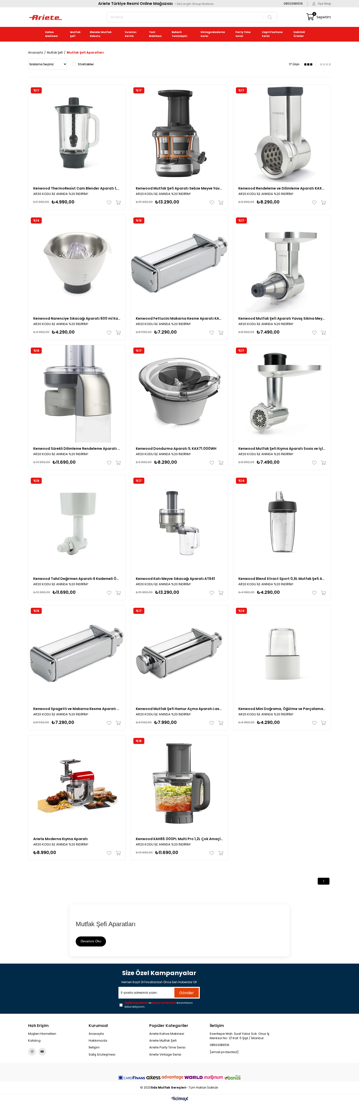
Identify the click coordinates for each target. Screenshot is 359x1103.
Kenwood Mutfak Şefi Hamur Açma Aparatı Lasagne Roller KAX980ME (179, 708)
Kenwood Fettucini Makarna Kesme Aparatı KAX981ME (179, 318)
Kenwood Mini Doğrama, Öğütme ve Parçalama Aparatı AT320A (282, 708)
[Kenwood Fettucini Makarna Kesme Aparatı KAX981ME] (179, 263)
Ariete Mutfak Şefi (163, 1040)
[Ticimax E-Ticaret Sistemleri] (179, 1099)
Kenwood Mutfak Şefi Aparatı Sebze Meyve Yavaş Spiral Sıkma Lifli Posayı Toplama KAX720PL (179, 188)
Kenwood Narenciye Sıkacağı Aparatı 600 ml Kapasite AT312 (77, 318)
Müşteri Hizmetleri (42, 1034)
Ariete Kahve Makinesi (166, 1034)
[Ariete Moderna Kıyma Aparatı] (77, 784)
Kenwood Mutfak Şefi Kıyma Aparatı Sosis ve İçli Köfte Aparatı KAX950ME (282, 448)
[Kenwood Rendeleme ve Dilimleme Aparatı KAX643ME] (282, 133)
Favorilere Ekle (110, 202)
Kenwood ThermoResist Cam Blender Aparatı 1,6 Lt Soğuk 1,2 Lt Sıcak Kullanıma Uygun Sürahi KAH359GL (77, 188)
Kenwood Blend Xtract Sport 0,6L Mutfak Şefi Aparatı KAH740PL (282, 578)
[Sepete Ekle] (117, 202)
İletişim (94, 1047)
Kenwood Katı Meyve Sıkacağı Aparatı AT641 (175, 578)
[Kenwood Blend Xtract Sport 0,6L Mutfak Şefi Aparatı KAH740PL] (282, 524)
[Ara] (268, 17)
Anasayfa (96, 1034)
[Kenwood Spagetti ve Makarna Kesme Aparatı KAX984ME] (77, 654)
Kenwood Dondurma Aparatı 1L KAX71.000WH (176, 448)
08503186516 (219, 1045)
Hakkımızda (98, 1040)
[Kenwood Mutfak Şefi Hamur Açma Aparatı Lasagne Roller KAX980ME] (179, 654)
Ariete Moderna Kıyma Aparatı (60, 838)
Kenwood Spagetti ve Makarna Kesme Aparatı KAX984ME (77, 708)
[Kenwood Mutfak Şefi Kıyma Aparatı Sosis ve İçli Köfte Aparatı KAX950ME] (282, 393)
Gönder (186, 993)
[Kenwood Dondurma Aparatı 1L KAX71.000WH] (179, 393)
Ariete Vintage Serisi (165, 1054)
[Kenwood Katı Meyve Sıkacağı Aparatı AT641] (179, 524)
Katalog (34, 1040)
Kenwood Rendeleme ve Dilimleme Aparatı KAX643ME (282, 188)
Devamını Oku (91, 941)
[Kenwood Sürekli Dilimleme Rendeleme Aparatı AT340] (77, 393)
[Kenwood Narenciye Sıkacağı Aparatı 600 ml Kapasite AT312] (77, 263)
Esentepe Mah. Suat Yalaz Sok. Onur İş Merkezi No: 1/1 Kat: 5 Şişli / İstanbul (239, 1036)
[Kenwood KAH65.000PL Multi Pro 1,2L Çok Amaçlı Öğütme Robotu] (179, 784)
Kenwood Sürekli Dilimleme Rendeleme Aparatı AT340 (77, 448)
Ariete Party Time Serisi (167, 1047)
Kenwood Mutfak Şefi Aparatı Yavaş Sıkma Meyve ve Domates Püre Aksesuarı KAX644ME (282, 318)
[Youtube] (42, 1052)
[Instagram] (32, 1052)
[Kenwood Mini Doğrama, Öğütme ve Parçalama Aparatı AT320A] (282, 654)
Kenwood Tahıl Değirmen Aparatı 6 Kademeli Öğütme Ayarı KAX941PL (77, 578)
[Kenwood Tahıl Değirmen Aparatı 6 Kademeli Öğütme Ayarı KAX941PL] (77, 524)
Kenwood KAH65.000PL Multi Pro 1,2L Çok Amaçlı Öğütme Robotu (179, 838)
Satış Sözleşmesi (102, 1054)
